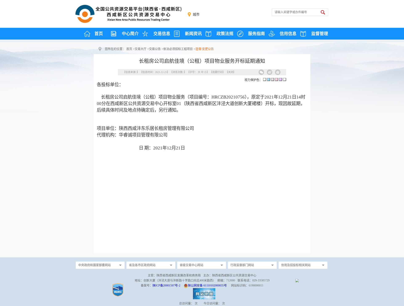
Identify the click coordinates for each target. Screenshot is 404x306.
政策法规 (225, 33)
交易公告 (155, 49)
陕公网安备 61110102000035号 (207, 285)
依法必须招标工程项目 (178, 49)
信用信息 (288, 33)
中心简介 (130, 33)
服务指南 (256, 33)
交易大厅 (140, 49)
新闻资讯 (193, 33)
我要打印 (217, 72)
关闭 (230, 72)
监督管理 (319, 33)
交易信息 (161, 33)
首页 (98, 33)
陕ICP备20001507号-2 (166, 285)
